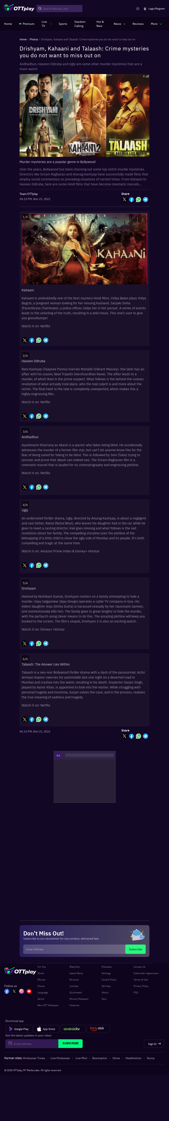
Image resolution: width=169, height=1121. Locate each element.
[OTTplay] (19, 8)
